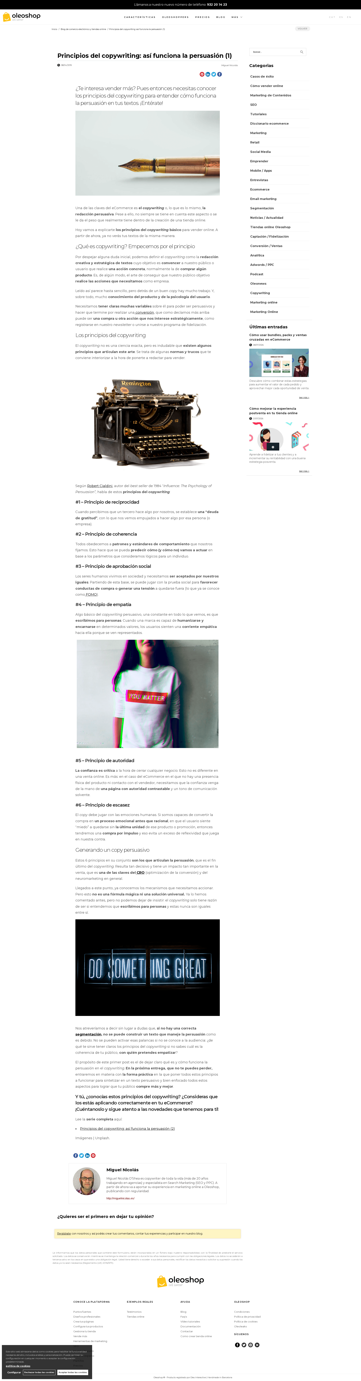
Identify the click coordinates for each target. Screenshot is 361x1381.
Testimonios (134, 1311)
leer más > (304, 397)
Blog (220, 17)
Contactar (186, 1331)
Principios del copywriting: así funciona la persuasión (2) (127, 1129)
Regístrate (64, 1233)
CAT (332, 17)
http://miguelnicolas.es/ (120, 1198)
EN (349, 17)
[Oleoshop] (21, 19)
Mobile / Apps (261, 170)
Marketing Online (264, 312)
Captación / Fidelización (269, 236)
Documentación (190, 1326)
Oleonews (258, 283)
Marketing (258, 133)
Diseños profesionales (86, 1316)
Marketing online (263, 302)
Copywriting (260, 293)
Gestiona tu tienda (84, 1331)
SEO (253, 105)
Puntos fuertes (82, 1311)
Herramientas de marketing (90, 1341)
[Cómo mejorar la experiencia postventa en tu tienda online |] (279, 436)
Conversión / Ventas (266, 246)
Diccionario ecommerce (269, 123)
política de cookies (18, 1366)
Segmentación (262, 208)
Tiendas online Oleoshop (270, 227)
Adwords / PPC (262, 265)
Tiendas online (135, 1316)
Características (140, 17)
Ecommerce (260, 189)
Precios (202, 17)
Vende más (80, 1336)
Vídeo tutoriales (190, 1321)
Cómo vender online (266, 86)
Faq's (183, 1316)
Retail (254, 142)
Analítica (257, 255)
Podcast (256, 274)
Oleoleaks (240, 1326)
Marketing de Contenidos (270, 95)
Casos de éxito (262, 76)
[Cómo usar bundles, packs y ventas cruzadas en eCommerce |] (279, 363)
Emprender (259, 161)
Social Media (260, 152)
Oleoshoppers (175, 17)
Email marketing (263, 199)
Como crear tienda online (196, 1336)
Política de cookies (245, 1321)
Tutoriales (258, 114)
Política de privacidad (247, 1316)
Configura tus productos (88, 1326)
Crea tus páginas (83, 1321)
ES (341, 17)
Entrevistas (259, 180)
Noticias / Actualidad (266, 218)
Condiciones (242, 1311)
